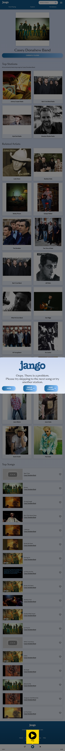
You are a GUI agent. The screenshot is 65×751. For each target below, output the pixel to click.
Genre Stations (50, 388)
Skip (8, 388)
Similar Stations (29, 388)
